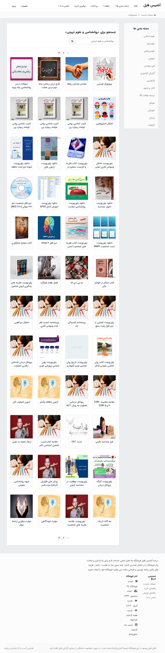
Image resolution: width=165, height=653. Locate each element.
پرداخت (94, 6)
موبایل (152, 103)
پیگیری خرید (80, 6)
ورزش (152, 117)
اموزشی (151, 110)
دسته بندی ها (122, 6)
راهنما (107, 6)
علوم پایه (151, 43)
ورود (14, 6)
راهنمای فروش (149, 593)
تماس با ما (64, 6)
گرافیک (151, 125)
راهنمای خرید (150, 588)
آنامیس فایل (152, 5)
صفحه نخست (149, 584)
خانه (136, 6)
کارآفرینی (151, 80)
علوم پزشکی (149, 51)
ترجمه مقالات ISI (147, 95)
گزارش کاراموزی (148, 73)
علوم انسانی (149, 36)
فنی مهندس (149, 66)
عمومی (152, 58)
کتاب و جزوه (149, 88)
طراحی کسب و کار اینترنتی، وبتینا (18, 648)
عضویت (24, 6)
